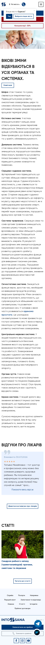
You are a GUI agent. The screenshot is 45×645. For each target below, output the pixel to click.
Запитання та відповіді (31, 600)
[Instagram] (22, 640)
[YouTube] (28, 640)
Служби (10, 595)
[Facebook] (16, 640)
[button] (15, 4)
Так (9, 16)
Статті (22, 604)
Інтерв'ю (33, 604)
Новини (11, 604)
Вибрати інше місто (23, 16)
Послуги (21, 595)
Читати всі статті (22, 581)
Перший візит (10, 600)
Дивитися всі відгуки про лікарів (22, 506)
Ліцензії (39, 620)
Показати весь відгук (23, 489)
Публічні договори (22, 608)
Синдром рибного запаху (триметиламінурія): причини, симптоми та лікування (17, 564)
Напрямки (34, 595)
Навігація (8, 85)
